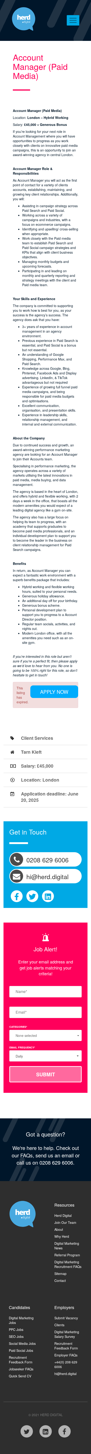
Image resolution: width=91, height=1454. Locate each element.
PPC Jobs (16, 1329)
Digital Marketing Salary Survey (66, 1334)
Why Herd (61, 1236)
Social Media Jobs (22, 1343)
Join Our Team (65, 1222)
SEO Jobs (16, 1336)
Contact (60, 1280)
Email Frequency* (22, 1047)
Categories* (18, 1026)
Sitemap (60, 1273)
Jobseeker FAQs (21, 1369)
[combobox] (45, 1055)
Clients (59, 1325)
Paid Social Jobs (21, 1350)
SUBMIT (45, 1074)
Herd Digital (63, 1215)
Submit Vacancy (66, 1318)
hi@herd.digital (65, 1373)
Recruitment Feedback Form (20, 1359)
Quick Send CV (20, 1376)
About (58, 1229)
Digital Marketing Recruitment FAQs (67, 1264)
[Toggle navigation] (73, 20)
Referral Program (67, 1255)
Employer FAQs (65, 1355)
